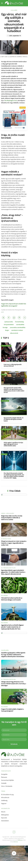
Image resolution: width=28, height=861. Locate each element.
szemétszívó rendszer (17, 330)
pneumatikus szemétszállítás (17, 327)
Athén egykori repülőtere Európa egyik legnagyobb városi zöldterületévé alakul (13, 444)
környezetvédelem (9, 324)
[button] (2, 3)
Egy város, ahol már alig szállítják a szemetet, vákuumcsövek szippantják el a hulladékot (14, 22)
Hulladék (14, 10)
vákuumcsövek (14, 333)
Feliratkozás (14, 744)
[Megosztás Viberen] (24, 317)
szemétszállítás (20, 324)
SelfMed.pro (20, 840)
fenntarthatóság (19, 321)
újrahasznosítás (8, 321)
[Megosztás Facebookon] (8, 317)
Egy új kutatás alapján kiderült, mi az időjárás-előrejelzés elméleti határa (13, 419)
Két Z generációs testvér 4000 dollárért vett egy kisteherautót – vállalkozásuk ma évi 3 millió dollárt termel (14, 390)
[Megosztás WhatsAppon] (14, 317)
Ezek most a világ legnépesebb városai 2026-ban (13, 365)
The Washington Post (10, 100)
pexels (2, 312)
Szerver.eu (15, 841)
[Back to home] (14, 3)
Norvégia (5, 327)
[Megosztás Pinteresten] (19, 317)
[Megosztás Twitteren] (3, 317)
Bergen (7, 330)
